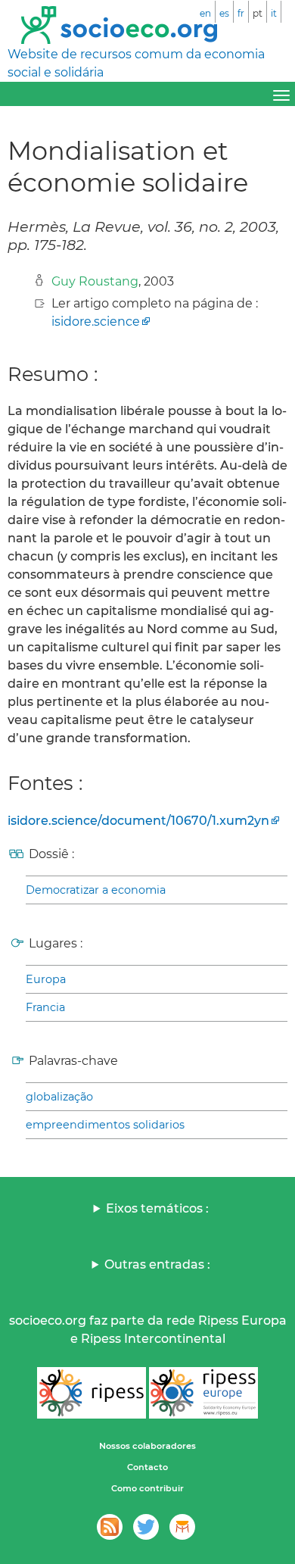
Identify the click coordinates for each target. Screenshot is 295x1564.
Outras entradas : (157, 1264)
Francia (45, 1007)
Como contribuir (147, 1488)
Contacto (147, 1467)
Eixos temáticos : (157, 1208)
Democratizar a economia (96, 890)
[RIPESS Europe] (203, 1393)
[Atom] (110, 1527)
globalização (59, 1097)
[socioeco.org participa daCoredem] (182, 1527)
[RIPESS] (91, 1393)
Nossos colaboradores (147, 1446)
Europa (46, 979)
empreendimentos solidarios (105, 1125)
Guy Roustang (94, 281)
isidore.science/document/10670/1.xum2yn (138, 820)
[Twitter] (146, 1527)
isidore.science (95, 321)
